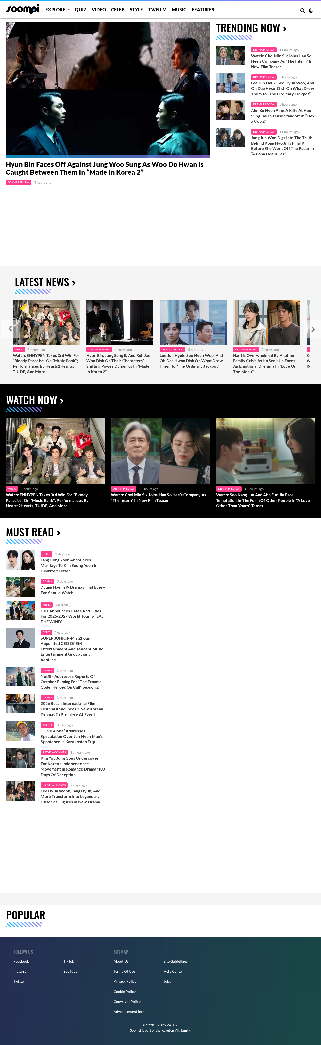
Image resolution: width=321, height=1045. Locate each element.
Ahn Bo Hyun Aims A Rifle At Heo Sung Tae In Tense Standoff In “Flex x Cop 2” (283, 115)
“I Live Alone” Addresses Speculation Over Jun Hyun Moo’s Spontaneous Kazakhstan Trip (72, 736)
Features (203, 9)
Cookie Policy (125, 991)
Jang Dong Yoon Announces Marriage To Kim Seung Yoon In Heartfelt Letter (69, 565)
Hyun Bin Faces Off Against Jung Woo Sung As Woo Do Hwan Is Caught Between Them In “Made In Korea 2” (105, 168)
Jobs (167, 981)
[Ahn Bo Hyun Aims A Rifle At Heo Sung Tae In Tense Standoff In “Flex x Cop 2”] (230, 110)
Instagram (22, 971)
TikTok (68, 961)
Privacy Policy (125, 981)
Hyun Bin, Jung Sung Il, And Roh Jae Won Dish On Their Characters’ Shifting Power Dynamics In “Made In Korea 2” (118, 363)
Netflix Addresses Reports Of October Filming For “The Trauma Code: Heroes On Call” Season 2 (71, 681)
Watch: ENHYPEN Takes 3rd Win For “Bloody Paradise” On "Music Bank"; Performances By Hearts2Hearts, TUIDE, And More (46, 363)
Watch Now (31, 399)
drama (47, 581)
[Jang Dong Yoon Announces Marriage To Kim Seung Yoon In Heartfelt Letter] (20, 560)
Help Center (173, 971)
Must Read (30, 531)
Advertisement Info (129, 1011)
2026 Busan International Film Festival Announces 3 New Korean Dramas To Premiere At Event (72, 709)
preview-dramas (54, 752)
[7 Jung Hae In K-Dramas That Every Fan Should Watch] (20, 587)
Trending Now (248, 27)
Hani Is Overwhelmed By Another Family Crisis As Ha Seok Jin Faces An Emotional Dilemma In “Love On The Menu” (264, 363)
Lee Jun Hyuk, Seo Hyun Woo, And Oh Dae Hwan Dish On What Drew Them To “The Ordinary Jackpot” (282, 88)
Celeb (118, 9)
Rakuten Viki (171, 1030)
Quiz (80, 9)
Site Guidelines (175, 961)
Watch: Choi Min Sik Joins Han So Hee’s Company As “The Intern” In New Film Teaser (281, 61)
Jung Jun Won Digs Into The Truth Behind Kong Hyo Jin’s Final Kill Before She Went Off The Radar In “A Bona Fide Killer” (282, 145)
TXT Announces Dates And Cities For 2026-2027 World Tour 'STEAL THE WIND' (72, 616)
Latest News (42, 281)
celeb (46, 553)
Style (136, 9)
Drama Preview (18, 182)
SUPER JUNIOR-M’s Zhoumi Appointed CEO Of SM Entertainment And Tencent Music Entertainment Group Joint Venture (72, 649)
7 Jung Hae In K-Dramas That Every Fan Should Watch (73, 590)
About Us (121, 961)
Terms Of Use (124, 971)
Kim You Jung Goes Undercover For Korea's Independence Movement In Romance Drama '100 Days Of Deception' (73, 766)
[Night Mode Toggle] (310, 11)
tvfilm (47, 724)
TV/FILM (157, 9)
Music (179, 9)
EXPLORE (55, 9)
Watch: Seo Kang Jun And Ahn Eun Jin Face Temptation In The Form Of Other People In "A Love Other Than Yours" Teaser (263, 500)
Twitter (19, 981)
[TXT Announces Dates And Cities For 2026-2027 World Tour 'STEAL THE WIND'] (20, 611)
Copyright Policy (127, 1001)
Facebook (21, 961)
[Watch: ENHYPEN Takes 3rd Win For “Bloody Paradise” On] (46, 322)
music (47, 604)
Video (99, 9)
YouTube (70, 971)
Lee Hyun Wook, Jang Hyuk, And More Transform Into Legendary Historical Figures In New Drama (70, 796)
